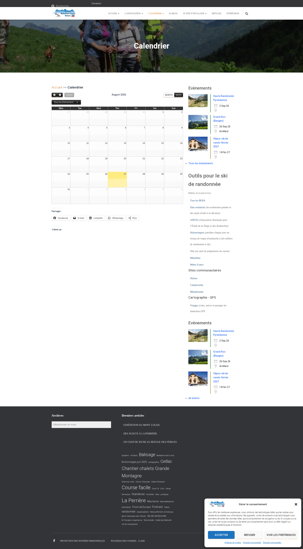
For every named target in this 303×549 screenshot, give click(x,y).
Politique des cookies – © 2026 (128, 541)
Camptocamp (196, 285)
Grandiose (138, 494)
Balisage (147, 454)
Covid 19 (155, 488)
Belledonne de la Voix (165, 455)
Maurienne (153, 501)
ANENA (194, 220)
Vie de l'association (130, 524)
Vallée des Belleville (163, 520)
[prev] (54, 95)
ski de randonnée (156, 515)
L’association (133, 13)
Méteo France (197, 264)
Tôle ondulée (148, 520)
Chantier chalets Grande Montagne (145, 472)
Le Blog (173, 13)
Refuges (216, 13)
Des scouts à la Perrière (140, 433)
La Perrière (134, 500)
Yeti (192, 251)
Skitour (193, 278)
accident (125, 455)
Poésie (166, 507)
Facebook (54, 541)
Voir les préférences (281, 535)
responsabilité (143, 512)
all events (194, 398)
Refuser (249, 535)
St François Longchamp (132, 520)
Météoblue (195, 258)
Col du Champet (143, 482)
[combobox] (66, 102)
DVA (162, 488)
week (179, 95)
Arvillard (133, 455)
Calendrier (155, 13)
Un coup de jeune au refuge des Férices (150, 442)
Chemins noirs (128, 482)
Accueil (113, 13)
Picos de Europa (141, 507)
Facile (168, 488)
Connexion (96, 3)
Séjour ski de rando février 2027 (220, 142)
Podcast (157, 507)
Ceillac (166, 461)
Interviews (233, 13)
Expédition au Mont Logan (141, 425)
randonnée (128, 511)
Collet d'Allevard (158, 482)
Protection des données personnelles (82, 541)
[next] (60, 95)
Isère (157, 494)
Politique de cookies (233, 542)
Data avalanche (197, 207)
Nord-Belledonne (167, 501)
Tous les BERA (197, 200)
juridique (164, 494)
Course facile (136, 487)
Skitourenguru (197, 232)
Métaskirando (196, 292)
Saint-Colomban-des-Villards (134, 516)
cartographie (153, 462)
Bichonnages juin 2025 (134, 462)
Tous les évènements (200, 163)
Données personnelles (252, 542)
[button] (296, 504)
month (169, 95)
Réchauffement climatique (161, 512)
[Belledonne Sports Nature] (64, 13)
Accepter (221, 535)
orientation (126, 507)
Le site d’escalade (194, 13)
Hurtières (150, 494)
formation (126, 494)
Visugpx (194, 305)
